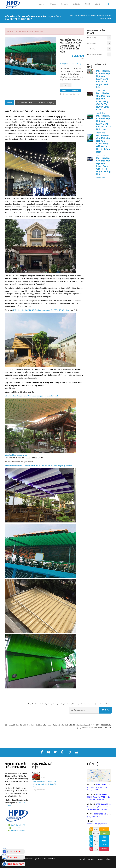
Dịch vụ (53, 4)
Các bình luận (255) (46, 103)
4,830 (104, 833)
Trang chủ (42, 4)
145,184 (104, 837)
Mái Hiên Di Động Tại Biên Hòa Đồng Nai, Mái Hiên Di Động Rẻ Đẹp (44, 784)
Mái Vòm (93, 49)
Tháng (96, 841)
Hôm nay (96, 833)
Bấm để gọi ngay (15, 864)
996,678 (104, 849)
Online (96, 829)
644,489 (104, 845)
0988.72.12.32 (13, 805)
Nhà (71, 15)
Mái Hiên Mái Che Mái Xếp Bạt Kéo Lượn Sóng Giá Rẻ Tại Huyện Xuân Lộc (103, 79)
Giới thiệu (76, 4)
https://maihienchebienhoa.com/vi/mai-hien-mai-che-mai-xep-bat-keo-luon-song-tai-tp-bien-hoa (38, 466)
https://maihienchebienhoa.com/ (16, 455)
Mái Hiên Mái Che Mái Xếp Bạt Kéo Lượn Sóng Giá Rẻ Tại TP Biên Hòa (41, 310)
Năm (96, 845)
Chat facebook (14, 851)
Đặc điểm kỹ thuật (25, 103)
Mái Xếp (93, 38)
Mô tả (9, 103)
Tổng (96, 849)
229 (104, 829)
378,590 (104, 841)
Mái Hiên (93, 43)
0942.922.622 (22, 803)
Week (96, 837)
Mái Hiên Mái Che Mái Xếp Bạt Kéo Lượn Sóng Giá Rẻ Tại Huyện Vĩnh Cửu (103, 101)
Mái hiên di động (96, 54)
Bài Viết (87, 4)
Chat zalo (12, 857)
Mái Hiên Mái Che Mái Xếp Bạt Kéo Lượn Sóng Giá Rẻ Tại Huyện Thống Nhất (103, 166)
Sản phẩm (64, 4)
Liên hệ (97, 4)
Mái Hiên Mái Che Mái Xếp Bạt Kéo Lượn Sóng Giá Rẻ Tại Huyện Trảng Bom (103, 143)
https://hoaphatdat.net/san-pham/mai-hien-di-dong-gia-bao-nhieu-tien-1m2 (31, 396)
